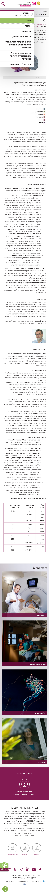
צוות (29, 20)
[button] (17, 14)
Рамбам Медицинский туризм (24, 877)
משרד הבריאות (16, 875)
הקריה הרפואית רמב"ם (38, 24)
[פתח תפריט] (45, 4)
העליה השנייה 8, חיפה (32, 875)
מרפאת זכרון (25, 31)
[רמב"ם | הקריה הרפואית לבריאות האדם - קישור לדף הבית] (26, 4)
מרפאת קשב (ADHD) (21, 36)
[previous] (44, 787)
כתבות (27, 25)
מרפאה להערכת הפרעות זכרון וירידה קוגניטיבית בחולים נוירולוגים (18, 44)
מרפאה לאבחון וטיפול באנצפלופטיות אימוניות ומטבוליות (20, 56)
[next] (5, 787)
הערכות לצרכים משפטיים (20, 64)
